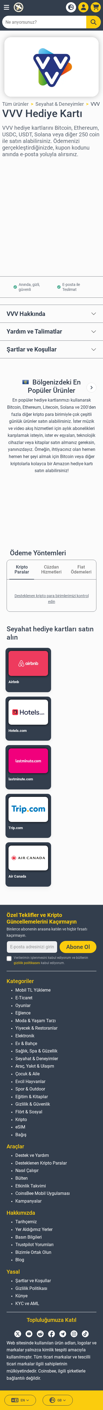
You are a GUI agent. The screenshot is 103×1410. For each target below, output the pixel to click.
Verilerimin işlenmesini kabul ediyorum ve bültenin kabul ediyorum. (51, 960)
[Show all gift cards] (91, 387)
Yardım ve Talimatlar (34, 331)
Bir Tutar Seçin (18, 188)
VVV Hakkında (26, 313)
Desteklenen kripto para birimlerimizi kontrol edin (52, 599)
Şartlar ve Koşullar (32, 349)
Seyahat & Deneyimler (59, 104)
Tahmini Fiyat (17, 212)
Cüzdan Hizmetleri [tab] (51, 569)
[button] (6, 7)
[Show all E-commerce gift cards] (91, 388)
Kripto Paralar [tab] (22, 569)
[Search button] (93, 22)
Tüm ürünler (15, 104)
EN (23, 1400)
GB (59, 1400)
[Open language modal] (71, 7)
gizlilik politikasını (27, 963)
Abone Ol (78, 947)
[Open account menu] (83, 7)
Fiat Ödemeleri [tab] (81, 569)
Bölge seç (13, 165)
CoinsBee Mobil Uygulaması (42, 1193)
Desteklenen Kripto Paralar (41, 1163)
